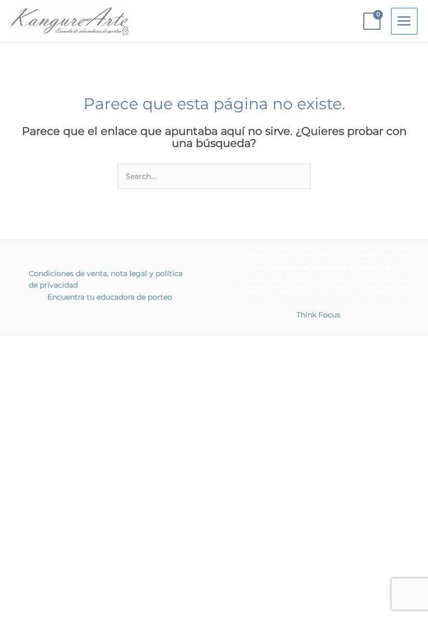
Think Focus (318, 314)
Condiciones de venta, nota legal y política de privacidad (106, 279)
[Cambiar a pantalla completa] (65, 344)
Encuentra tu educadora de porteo (109, 297)
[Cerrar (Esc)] (152, 344)
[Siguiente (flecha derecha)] (65, 358)
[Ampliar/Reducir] (21, 344)
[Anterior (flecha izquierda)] (21, 358)
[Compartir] (108, 344)
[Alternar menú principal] (404, 21)
